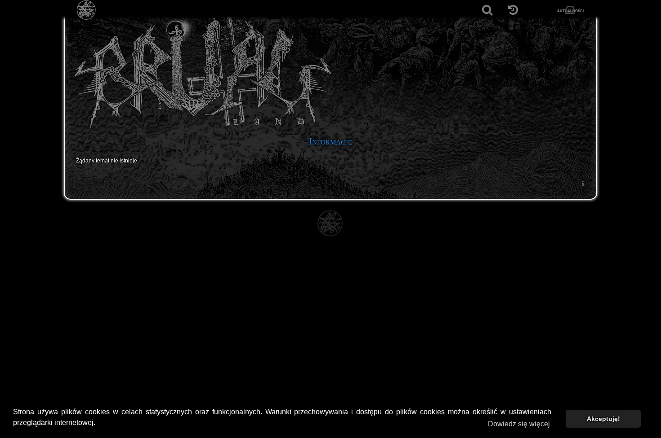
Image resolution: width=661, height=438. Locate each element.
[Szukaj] (487, 10)
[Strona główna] (87, 10)
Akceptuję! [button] (603, 418)
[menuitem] (583, 183)
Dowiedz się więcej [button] (519, 424)
